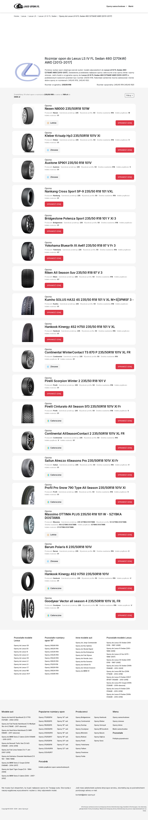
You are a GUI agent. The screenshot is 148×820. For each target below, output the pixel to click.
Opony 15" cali (62, 721)
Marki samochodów (120, 729)
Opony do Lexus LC (21, 661)
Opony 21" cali (62, 744)
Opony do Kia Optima (84, 646)
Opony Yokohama (82, 744)
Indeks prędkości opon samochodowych (54, 767)
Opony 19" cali (62, 737)
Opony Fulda (80, 756)
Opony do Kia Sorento (84, 661)
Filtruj (128, 95)
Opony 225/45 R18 (52, 652)
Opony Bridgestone (83, 717)
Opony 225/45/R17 (46, 752)
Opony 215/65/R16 (45, 744)
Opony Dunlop (81, 725)
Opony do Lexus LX (21, 655)
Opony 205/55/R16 (45, 729)
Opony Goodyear (82, 729)
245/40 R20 (129, 85)
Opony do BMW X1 (82, 671)
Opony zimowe (118, 721)
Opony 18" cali (62, 733)
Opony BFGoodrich (101, 729)
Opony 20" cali (62, 741)
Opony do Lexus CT (21, 667)
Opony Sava (98, 741)
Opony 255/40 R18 (52, 658)
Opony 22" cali (62, 748)
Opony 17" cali (62, 729)
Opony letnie (117, 725)
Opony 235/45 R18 (52, 655)
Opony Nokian (81, 737)
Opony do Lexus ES (21, 649)
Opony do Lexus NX (21, 671)
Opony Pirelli (80, 741)
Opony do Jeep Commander (86, 643)
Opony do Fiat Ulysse (84, 655)
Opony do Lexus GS (21, 658)
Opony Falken (81, 748)
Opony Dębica (99, 737)
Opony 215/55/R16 (45, 741)
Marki (130, 6)
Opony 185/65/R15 (45, 721)
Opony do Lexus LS (21, 664)
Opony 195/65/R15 (45, 725)
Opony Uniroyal (100, 725)
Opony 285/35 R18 (51, 649)
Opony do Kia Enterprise (85, 652)
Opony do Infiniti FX (83, 665)
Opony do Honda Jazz (84, 658)
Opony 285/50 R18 (51, 667)
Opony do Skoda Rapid (84, 649)
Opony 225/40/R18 (46, 748)
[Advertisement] (74, 37)
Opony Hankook (100, 717)
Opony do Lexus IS (21, 652)
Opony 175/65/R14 (45, 717)
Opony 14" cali (62, 717)
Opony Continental (83, 721)
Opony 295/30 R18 (52, 671)
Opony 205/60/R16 (46, 733)
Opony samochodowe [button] (115, 6)
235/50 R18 (66, 85)
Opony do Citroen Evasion (85, 668)
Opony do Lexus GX (21, 645)
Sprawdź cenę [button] (125, 123)
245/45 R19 (119, 85)
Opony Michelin (82, 733)
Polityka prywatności (120, 738)
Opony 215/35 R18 (51, 664)
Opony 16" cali (62, 725)
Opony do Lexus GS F (22, 674)
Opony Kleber (99, 721)
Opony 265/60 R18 (52, 645)
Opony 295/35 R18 (51, 661)
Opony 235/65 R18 (51, 674)
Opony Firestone (82, 752)
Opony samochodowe (121, 717)
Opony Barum (99, 733)
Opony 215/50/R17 (45, 737)
